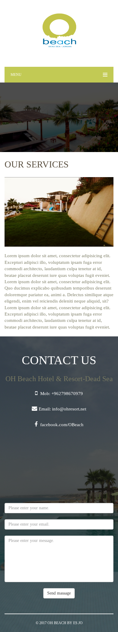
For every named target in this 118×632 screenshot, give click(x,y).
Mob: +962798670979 (61, 393)
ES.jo (78, 623)
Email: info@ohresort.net (62, 409)
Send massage (59, 593)
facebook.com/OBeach (61, 424)
